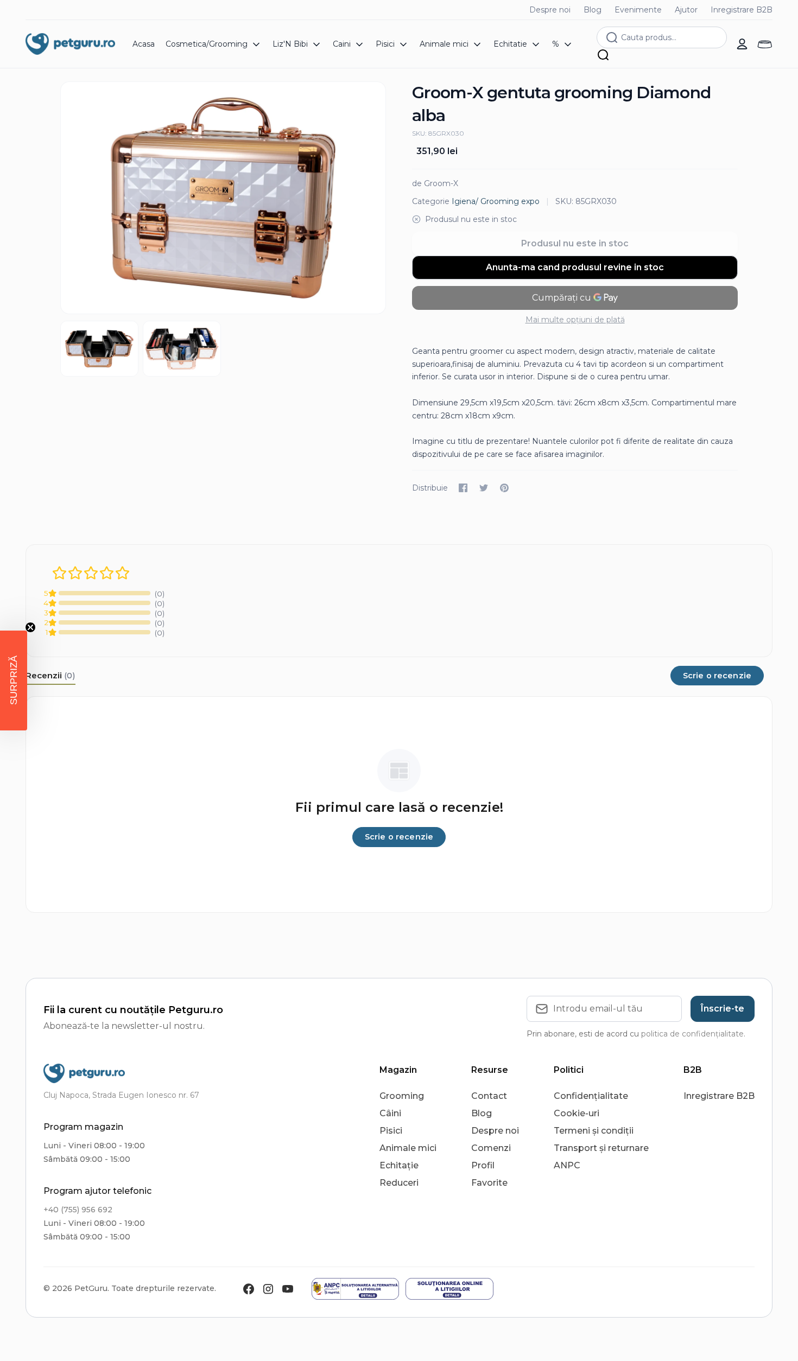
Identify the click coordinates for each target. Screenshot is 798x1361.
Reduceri (399, 1183)
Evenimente (638, 10)
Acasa (143, 44)
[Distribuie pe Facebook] (463, 488)
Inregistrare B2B (741, 10)
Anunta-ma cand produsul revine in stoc (575, 267)
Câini (390, 1113)
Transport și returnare (601, 1148)
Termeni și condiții (594, 1130)
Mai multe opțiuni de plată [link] (575, 320)
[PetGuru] (70, 44)
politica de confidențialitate (692, 1034)
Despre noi (550, 10)
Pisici (390, 1130)
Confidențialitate (591, 1096)
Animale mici (407, 1148)
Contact (489, 1096)
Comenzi (491, 1148)
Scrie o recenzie (717, 675)
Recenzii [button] (50, 675)
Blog (592, 10)
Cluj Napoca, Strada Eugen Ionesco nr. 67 (121, 1095)
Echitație (399, 1165)
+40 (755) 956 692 (77, 1209)
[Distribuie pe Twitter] (483, 488)
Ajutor (686, 10)
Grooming (401, 1096)
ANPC (567, 1165)
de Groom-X (435, 183)
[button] (13, 680)
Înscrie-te (722, 1008)
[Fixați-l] (504, 488)
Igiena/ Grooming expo (496, 201)
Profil (483, 1165)
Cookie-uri (576, 1113)
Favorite (489, 1183)
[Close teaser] (30, 627)
